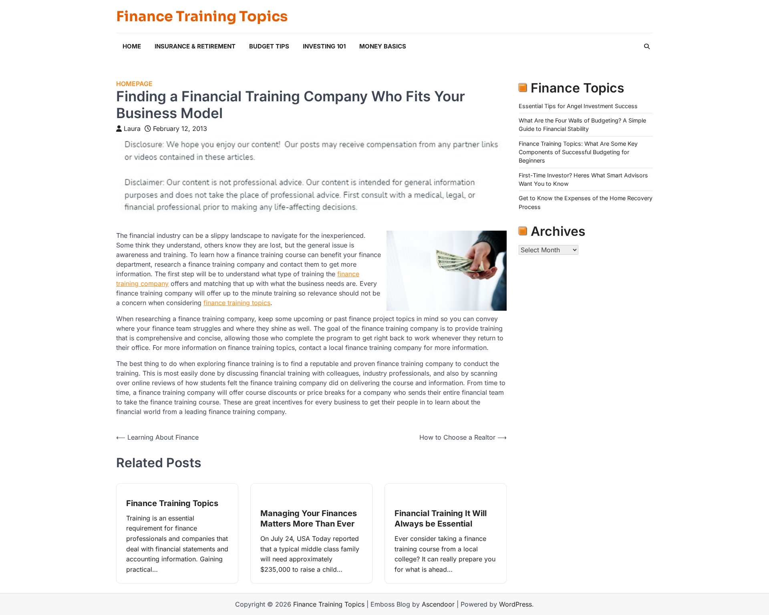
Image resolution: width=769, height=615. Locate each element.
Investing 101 (324, 46)
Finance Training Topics (202, 16)
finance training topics (236, 303)
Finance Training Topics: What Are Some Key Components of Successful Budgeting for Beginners (578, 152)
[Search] (647, 46)
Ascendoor (438, 604)
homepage (134, 84)
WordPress (515, 604)
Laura (132, 129)
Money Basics (382, 46)
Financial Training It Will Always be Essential (441, 518)
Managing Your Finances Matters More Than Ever (308, 518)
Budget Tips (269, 46)
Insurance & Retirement (195, 46)
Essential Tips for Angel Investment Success (578, 105)
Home (132, 46)
